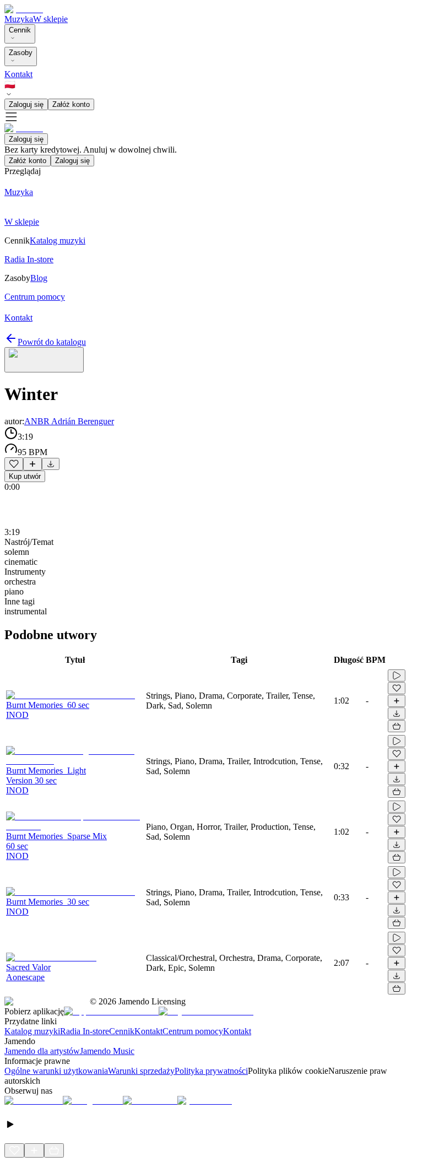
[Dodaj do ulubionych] (13, 464)
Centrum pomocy (192, 1031)
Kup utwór (25, 476)
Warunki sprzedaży (141, 1070)
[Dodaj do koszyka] (396, 726)
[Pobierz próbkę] (50, 464)
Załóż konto (71, 104)
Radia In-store (84, 1031)
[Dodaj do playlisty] (32, 464)
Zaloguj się (26, 104)
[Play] (44, 359)
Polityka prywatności (211, 1070)
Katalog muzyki (32, 1031)
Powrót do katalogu (52, 342)
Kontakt (18, 74)
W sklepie (50, 19)
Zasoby (20, 52)
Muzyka (18, 19)
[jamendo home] (23, 9)
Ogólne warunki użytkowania (56, 1070)
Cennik (20, 30)
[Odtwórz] (396, 675)
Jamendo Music (107, 1051)
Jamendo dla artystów (42, 1051)
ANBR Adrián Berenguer (69, 421)
